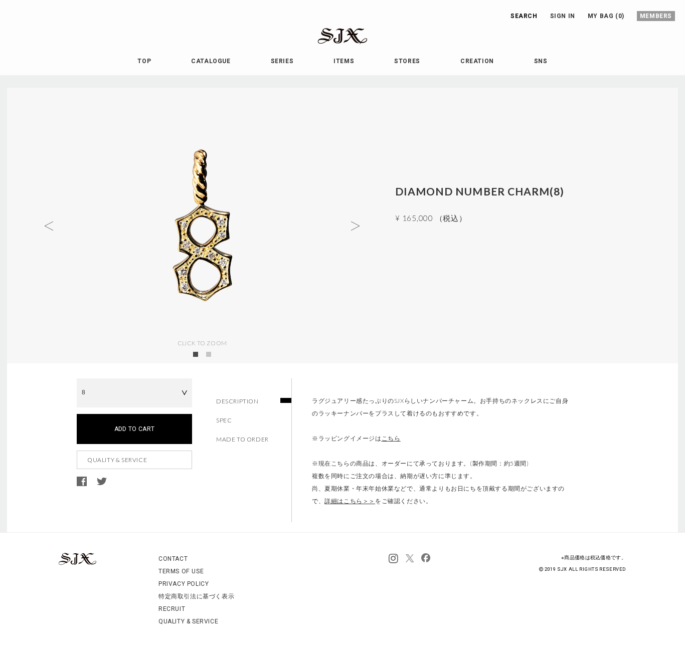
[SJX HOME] (77, 563)
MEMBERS (656, 16)
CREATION (477, 61)
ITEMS (343, 61)
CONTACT (173, 558)
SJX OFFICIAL (334, 44)
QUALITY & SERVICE (117, 460)
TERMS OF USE (181, 571)
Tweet (102, 482)
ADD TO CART (134, 428)
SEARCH (524, 16)
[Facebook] (425, 559)
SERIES (282, 61)
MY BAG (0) (606, 16)
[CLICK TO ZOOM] (202, 225)
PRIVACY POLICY (183, 583)
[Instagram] (393, 559)
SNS (541, 61)
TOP (144, 61)
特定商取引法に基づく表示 (196, 596)
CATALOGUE (210, 61)
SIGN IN (562, 16)
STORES (407, 61)
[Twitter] (410, 559)
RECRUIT (171, 608)
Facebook (82, 482)
